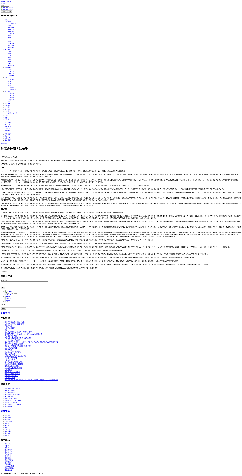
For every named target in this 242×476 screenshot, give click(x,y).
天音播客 (8, 130)
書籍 (6, 117)
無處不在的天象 (10, 354)
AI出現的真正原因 (11, 348)
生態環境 (11, 99)
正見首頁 (8, 134)
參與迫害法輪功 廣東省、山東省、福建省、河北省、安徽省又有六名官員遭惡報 (31, 342)
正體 (2, 143)
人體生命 (11, 33)
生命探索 (8, 103)
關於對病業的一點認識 (12, 374)
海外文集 (11, 73)
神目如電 (8, 433)
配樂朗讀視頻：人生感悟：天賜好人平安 (18, 332)
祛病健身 (8, 419)
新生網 (7, 448)
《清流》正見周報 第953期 (13, 368)
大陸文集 (11, 71)
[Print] (7, 301)
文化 (9, 39)
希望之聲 (8, 464)
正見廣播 (8, 119)
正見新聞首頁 (12, 24)
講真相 (7, 435)
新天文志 (11, 29)
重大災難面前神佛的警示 (13, 352)
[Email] (7, 300)
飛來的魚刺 (8, 350)
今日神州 (11, 65)
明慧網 (7, 446)
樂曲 (9, 83)
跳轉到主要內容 (6, 1)
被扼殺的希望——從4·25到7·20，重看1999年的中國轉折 (23, 334)
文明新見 (8, 105)
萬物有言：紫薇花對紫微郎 (14, 344)
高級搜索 (5, 313)
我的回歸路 (8, 406)
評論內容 (4, 280)
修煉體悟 (8, 423)
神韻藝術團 (8, 470)
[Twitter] (7, 296)
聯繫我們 (8, 126)
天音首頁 (11, 79)
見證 (9, 69)
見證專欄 (11, 75)
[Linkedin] (8, 294)
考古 (9, 41)
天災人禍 (11, 95)
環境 (9, 35)
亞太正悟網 (8, 452)
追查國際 (8, 458)
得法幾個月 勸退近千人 (13, 400)
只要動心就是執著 (11, 360)
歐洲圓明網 (8, 450)
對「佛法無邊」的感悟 (12, 340)
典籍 (9, 63)
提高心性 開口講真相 (12, 366)
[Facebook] (8, 291)
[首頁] (3, 3)
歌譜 (9, 85)
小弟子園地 (8, 421)
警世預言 (8, 109)
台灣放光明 (8, 462)
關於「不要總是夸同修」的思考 (15, 322)
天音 (6, 77)
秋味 (6, 330)
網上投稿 (8, 124)
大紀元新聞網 (9, 466)
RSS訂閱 (7, 128)
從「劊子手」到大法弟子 (13, 404)
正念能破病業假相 (11, 336)
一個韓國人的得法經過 (12, 394)
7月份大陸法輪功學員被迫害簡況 (15, 356)
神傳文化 (8, 49)
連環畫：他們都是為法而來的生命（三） (18, 346)
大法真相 (8, 67)
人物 (9, 55)
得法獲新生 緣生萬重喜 (12, 388)
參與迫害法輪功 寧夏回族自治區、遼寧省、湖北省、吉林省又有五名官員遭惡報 (31, 380)
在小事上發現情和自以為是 (14, 362)
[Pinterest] (8, 298)
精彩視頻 (11, 47)
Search (3, 305)
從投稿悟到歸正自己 (11, 376)
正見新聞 (8, 22)
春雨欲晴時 (8, 370)
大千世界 (11, 43)
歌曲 (9, 81)
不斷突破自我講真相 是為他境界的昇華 (18, 338)
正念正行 (8, 429)
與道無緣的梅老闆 (11, 358)
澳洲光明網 (8, 454)
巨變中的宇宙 (12, 113)
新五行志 (11, 31)
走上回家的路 (9, 396)
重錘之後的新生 (10, 392)
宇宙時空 (8, 111)
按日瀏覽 (8, 122)
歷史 (9, 53)
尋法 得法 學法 (11, 398)
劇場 (6, 115)
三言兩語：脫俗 (10, 378)
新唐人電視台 (9, 468)
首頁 (6, 20)
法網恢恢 (8, 456)
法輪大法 (8, 444)
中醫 (9, 57)
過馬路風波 (8, 326)
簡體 (5, 143)
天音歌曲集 (12, 89)
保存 (3, 287)
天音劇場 (11, 87)
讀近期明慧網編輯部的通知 (14, 364)
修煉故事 (8, 140)
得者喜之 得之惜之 (11, 402)
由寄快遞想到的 (10, 328)
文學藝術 (8, 107)
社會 (9, 26)
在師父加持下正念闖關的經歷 (14, 324)
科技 (9, 59)
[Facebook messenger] (12, 293)
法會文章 (8, 415)
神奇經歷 (8, 425)
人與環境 (8, 91)
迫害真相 (8, 431)
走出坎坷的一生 (10, 390)
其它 (9, 101)
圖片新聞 (11, 45)
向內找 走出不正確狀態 (12, 372)
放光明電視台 (9, 460)
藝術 (9, 37)
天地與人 (11, 97)
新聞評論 (11, 28)
